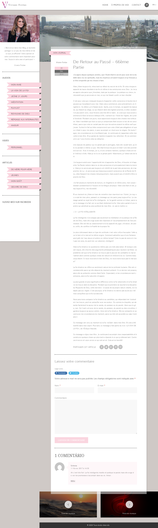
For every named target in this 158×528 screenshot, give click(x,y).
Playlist (15, 108)
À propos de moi (120, 5)
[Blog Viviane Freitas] (14, 5)
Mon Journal (59, 53)
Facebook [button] (62, 373)
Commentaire (61, 398)
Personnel (16, 147)
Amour (15, 125)
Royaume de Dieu (20, 114)
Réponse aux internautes (25, 120)
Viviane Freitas (61, 62)
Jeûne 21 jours (19, 96)
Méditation (17, 102)
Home (105, 5)
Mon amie (16, 85)
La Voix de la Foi (20, 91)
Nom (57, 386)
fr (153, 5)
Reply (73, 481)
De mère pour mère (21, 169)
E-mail (100, 386)
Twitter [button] (75, 373)
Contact (136, 5)
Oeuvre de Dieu (19, 187)
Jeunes (15, 175)
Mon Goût (16, 181)
